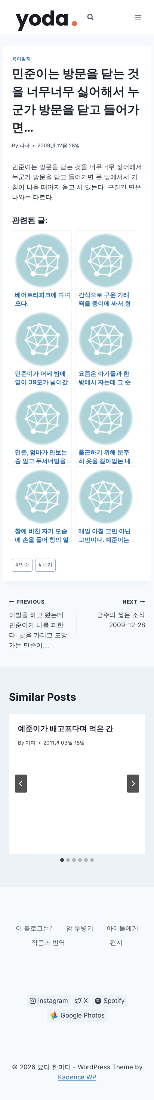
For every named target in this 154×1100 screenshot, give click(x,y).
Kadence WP (77, 1077)
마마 (30, 743)
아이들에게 (122, 928)
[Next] (133, 784)
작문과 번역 (48, 942)
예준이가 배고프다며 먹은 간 (65, 728)
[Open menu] (138, 17)
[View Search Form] (90, 17)
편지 (116, 942)
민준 (22, 565)
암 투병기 (79, 928)
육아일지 (21, 58)
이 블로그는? (34, 928)
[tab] (62, 860)
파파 (24, 145)
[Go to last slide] (21, 784)
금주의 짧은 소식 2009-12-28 (121, 614)
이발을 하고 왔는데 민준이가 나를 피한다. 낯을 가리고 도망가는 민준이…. (38, 624)
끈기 (45, 565)
